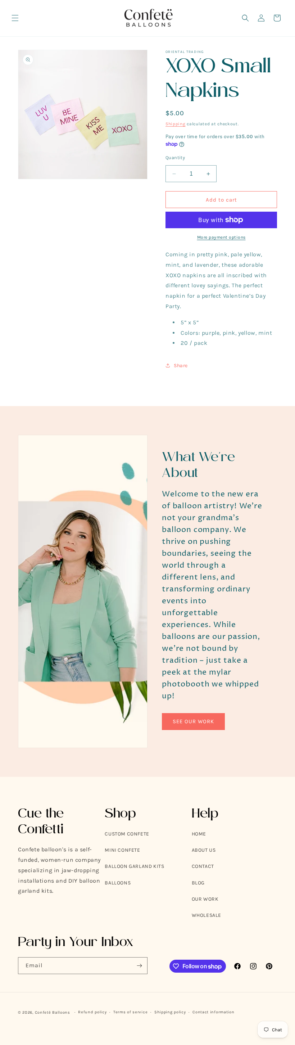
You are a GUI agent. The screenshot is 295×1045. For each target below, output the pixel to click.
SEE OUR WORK (193, 721)
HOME (199, 834)
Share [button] (181, 365)
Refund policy (92, 1012)
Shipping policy (170, 1012)
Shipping (175, 123)
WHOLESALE (206, 915)
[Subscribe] (139, 965)
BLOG (198, 883)
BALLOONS (118, 883)
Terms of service (130, 1012)
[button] (15, 18)
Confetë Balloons (52, 1012)
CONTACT (203, 866)
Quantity (175, 157)
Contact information (213, 1012)
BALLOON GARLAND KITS (134, 866)
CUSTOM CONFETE (127, 834)
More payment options (221, 237)
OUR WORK (205, 899)
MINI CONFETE (122, 850)
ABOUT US (204, 850)
